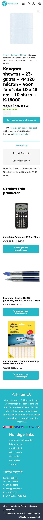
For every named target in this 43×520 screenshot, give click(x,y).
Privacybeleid (15, 444)
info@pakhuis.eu (13, 488)
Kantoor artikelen (18, 55)
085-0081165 (11, 485)
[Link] (33, 3)
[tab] (21, 145)
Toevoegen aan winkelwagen (21, 120)
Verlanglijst (14, 460)
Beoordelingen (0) (21, 160)
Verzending (14, 456)
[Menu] (23, 4)
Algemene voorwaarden (21, 440)
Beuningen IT (34, 513)
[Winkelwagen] (39, 3)
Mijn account (15, 452)
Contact (13, 464)
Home (5, 55)
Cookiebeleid (15, 448)
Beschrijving (21, 145)
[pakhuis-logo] (10, 3)
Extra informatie (21, 153)
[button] (28, 3)
